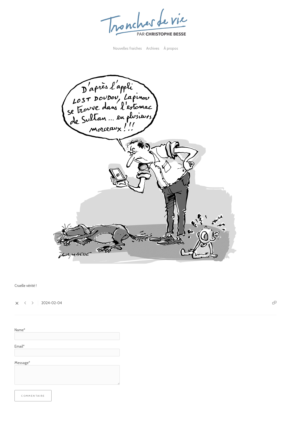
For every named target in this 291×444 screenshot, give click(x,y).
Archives (152, 48)
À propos (171, 48)
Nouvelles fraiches (127, 48)
